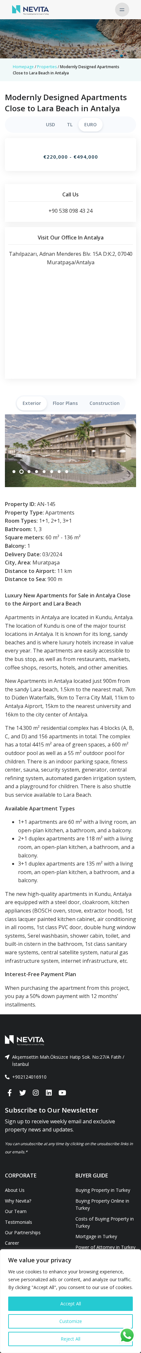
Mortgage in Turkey (96, 1236)
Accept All (70, 1303)
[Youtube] (62, 1093)
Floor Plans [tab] (65, 403)
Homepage (23, 66)
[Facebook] (9, 1093)
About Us (15, 1190)
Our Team (16, 1211)
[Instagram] (35, 1093)
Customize (70, 1321)
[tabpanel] (70, 450)
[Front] (70, 1040)
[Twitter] (22, 1093)
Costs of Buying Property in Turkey (104, 1222)
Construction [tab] (105, 403)
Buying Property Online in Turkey (102, 1204)
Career (12, 1243)
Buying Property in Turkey (102, 1190)
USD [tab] (50, 124)
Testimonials (18, 1222)
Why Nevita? (18, 1201)
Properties (47, 66)
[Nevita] (30, 9)
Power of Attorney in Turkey (105, 1247)
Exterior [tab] (32, 403)
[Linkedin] (48, 1093)
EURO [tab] (90, 124)
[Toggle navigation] (122, 10)
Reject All (70, 1339)
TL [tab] (69, 124)
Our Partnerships (23, 1232)
